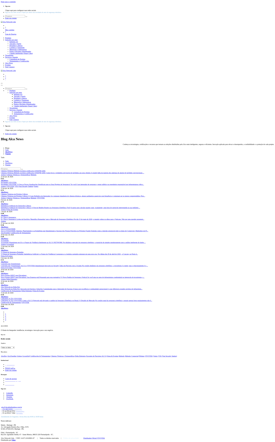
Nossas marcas (10, 368)
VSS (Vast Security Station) (24, 186)
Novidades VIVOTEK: (9, 182)
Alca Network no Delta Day (10, 287)
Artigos (3, 175)
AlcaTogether (5, 233)
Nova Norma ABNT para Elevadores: (14, 275)
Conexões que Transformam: (10, 264)
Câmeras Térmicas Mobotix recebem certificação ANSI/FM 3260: (23, 171)
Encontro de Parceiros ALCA (96, 356)
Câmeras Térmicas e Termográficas (18, 175)
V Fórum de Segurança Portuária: (12, 252)
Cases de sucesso (11, 379)
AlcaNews (4, 180)
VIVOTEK (10, 186)
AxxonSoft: (5, 240)
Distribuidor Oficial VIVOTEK (94, 438)
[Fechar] (2, 85)
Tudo (7, 150)
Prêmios (141, 356)
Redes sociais (5, 339)
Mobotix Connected (132, 356)
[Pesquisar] (26, 16)
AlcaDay (4, 356)
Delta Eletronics (11, 279)
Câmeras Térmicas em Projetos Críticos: (14, 194)
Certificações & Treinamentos (21, 233)
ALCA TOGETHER (8, 229)
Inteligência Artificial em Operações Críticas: (16, 206)
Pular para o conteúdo (8, 2)
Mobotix (33, 175)
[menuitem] (8, 38)
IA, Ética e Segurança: (8, 217)
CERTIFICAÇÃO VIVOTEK (11, 299)
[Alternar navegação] (2, 83)
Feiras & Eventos (12, 210)
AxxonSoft (10, 244)
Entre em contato (11, 370)
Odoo (14, 440)
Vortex (36, 186)
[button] (2, 157)
